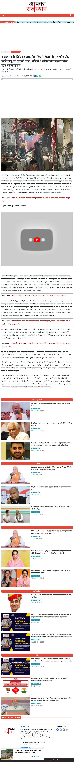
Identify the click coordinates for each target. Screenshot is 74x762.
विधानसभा (37, 463)
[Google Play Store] (67, 730)
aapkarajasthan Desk (10, 76)
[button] (3, 15)
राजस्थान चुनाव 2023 (37, 400)
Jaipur (15, 52)
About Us (24, 726)
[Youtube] (64, 729)
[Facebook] (57, 729)
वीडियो (37, 655)
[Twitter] (61, 729)
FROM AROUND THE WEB (11, 717)
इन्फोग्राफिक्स (37, 591)
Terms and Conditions (54, 759)
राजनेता (37, 527)
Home (5, 52)
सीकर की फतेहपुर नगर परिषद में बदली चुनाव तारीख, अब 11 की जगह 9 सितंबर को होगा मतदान (39, 296)
